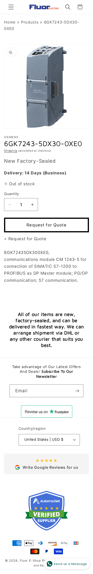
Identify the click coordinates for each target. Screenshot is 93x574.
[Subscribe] (77, 390)
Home (10, 22)
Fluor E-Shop (30, 560)
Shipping (10, 150)
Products (30, 22)
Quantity (11, 194)
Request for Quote (46, 224)
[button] (11, 7)
